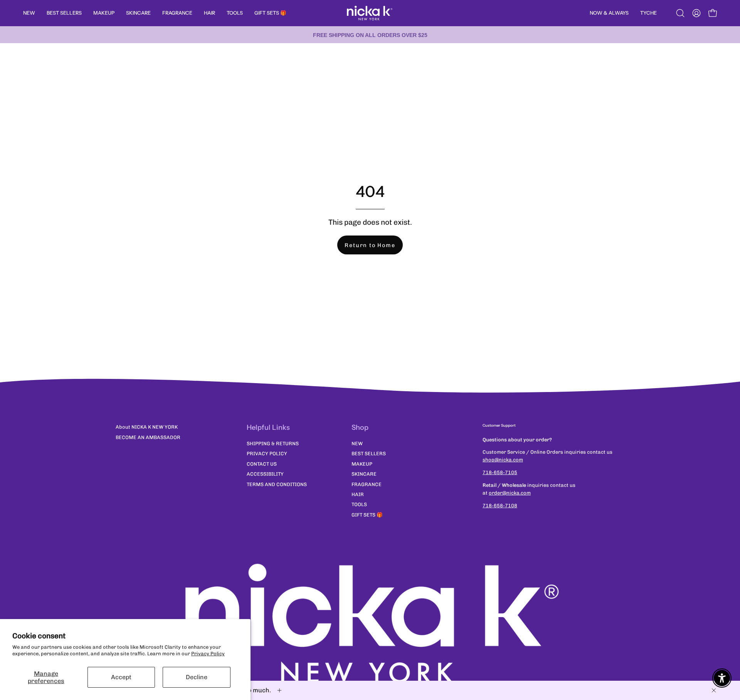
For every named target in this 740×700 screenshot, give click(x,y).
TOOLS (359, 504)
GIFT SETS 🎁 (367, 515)
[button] (680, 13)
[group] (370, 34)
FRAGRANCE (367, 484)
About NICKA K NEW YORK (147, 427)
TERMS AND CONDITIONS (277, 484)
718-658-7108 (500, 505)
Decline (196, 677)
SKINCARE (364, 474)
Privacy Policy (208, 653)
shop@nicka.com (503, 460)
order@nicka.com (510, 493)
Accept (121, 677)
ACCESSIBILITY (265, 474)
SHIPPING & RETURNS (273, 443)
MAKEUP (362, 464)
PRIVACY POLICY (267, 453)
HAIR (358, 494)
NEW (357, 443)
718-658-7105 (500, 472)
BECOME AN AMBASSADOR (148, 437)
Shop (360, 427)
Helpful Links (268, 427)
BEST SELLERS (369, 453)
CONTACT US (262, 464)
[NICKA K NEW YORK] (370, 13)
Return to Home (370, 245)
